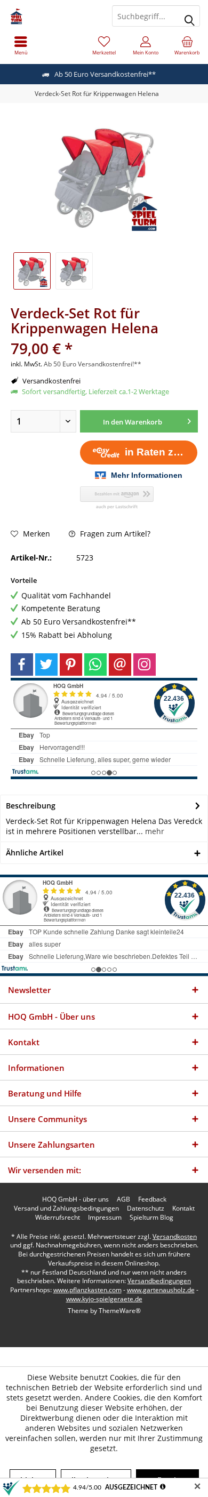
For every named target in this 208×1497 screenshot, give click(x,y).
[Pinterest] (71, 664)
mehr (153, 831)
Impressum (105, 1217)
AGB (123, 1199)
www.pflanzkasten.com (87, 1289)
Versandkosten (175, 1236)
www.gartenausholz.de (161, 1289)
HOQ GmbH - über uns (75, 1199)
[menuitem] (21, 45)
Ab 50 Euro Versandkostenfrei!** (92, 364)
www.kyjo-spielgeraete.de (104, 1298)
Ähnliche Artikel (34, 852)
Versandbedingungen (159, 1280)
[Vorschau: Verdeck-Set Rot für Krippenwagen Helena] (32, 271)
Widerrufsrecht (57, 1217)
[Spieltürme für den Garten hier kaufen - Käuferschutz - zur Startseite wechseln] (52, 16)
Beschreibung (30, 805)
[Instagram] (144, 664)
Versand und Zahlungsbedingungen (66, 1208)
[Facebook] (22, 664)
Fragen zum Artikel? (114, 534)
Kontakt (183, 1208)
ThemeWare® (120, 1310)
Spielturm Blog (151, 1217)
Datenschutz (145, 1208)
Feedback (152, 1199)
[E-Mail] (120, 664)
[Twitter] (46, 664)
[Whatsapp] (95, 664)
